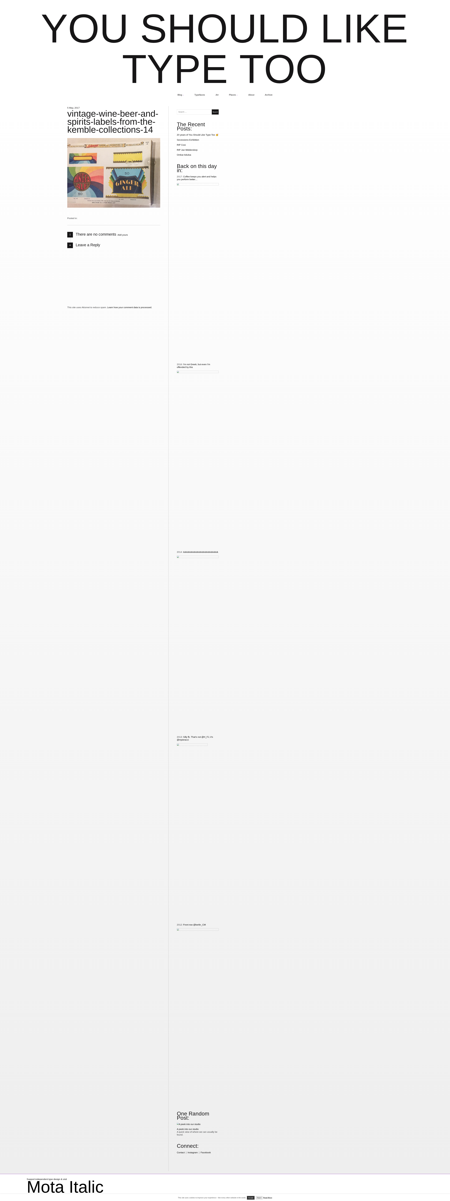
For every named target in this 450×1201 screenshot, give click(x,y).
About (251, 95)
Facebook (206, 1152)
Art (217, 95)
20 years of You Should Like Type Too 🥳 (197, 135)
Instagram (193, 1152)
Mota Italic (65, 1186)
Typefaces (199, 95)
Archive (268, 95)
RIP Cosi (181, 145)
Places (232, 95)
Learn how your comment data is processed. (129, 307)
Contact (181, 1152)
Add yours (123, 235)
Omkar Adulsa (184, 155)
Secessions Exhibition (188, 140)
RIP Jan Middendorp (187, 150)
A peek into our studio (188, 1129)
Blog (180, 95)
